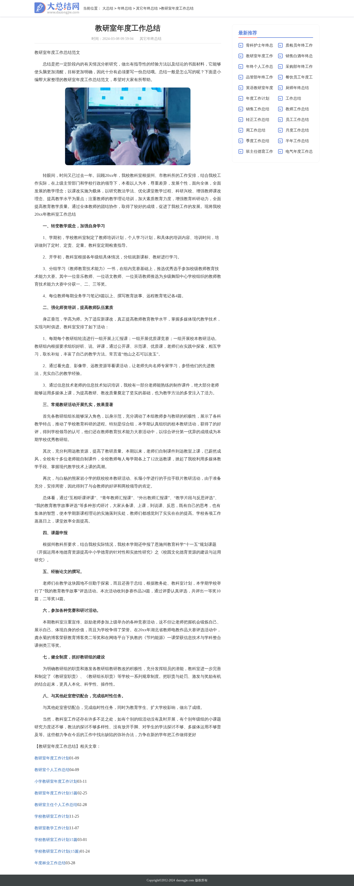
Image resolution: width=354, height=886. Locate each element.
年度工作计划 (257, 98)
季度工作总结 (257, 141)
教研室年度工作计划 (51, 758)
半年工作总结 (297, 141)
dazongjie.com (185, 880)
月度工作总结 (297, 130)
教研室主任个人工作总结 (55, 805)
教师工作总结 (297, 109)
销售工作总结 (257, 109)
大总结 (107, 8)
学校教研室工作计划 (51, 816)
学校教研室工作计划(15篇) (57, 851)
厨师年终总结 (297, 88)
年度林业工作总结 (50, 863)
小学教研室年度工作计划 (55, 781)
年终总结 (124, 8)
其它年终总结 (147, 8)
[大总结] (56, 8)
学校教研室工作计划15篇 (55, 840)
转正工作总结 (257, 120)
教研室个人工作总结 (51, 770)
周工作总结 (255, 130)
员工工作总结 (297, 120)
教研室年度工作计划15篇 (55, 793)
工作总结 (293, 98)
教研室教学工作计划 (51, 828)
